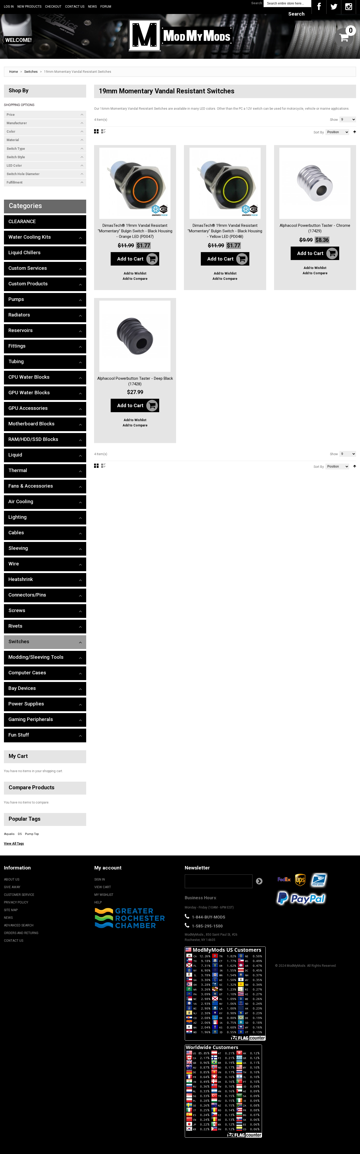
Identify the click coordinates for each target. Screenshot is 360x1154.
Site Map (11, 910)
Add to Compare (135, 279)
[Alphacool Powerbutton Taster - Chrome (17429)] (315, 183)
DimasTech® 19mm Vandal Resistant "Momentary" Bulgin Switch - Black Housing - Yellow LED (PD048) (225, 231)
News (92, 6)
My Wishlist (103, 895)
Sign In (99, 879)
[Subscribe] (259, 881)
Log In (9, 6)
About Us (11, 879)
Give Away (12, 887)
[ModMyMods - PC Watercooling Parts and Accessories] (180, 35)
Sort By (319, 132)
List (103, 131)
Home (13, 72)
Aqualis (9, 834)
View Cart (102, 887)
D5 (20, 834)
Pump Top (32, 834)
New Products (29, 6)
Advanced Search (18, 925)
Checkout (53, 6)
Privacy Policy (16, 902)
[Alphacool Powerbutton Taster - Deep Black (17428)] (135, 336)
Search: (257, 3)
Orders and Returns (21, 933)
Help (98, 902)
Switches (31, 72)
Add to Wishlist (135, 273)
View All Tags (14, 843)
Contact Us (74, 6)
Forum (105, 6)
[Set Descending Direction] (354, 131)
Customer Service (19, 895)
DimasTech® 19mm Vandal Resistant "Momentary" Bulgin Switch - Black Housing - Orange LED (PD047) (135, 231)
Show (334, 120)
